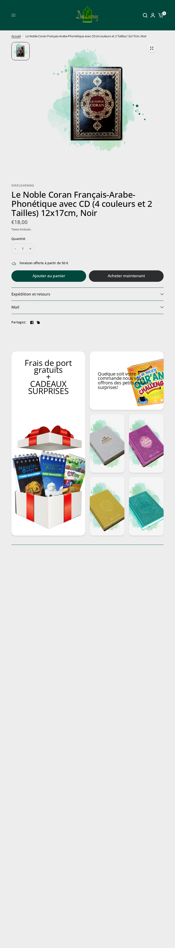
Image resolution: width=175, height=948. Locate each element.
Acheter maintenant (126, 275)
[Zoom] (151, 48)
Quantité (18, 239)
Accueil (16, 36)
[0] (160, 15)
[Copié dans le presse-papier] (38, 322)
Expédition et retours (30, 294)
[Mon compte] (153, 15)
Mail (15, 307)
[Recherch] (145, 15)
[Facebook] (32, 322)
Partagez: (18, 322)
